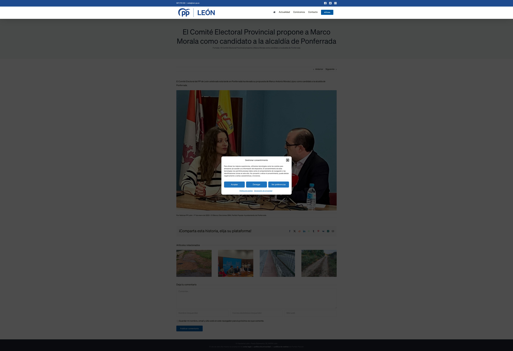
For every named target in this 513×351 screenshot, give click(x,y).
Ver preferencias (278, 184)
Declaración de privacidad (263, 191)
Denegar (256, 184)
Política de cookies (246, 191)
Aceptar (234, 184)
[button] (287, 160)
